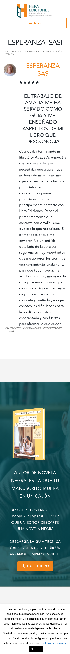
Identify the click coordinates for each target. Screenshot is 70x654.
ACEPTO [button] (35, 649)
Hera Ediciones (35, 11)
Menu (37, 23)
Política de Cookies (54, 643)
